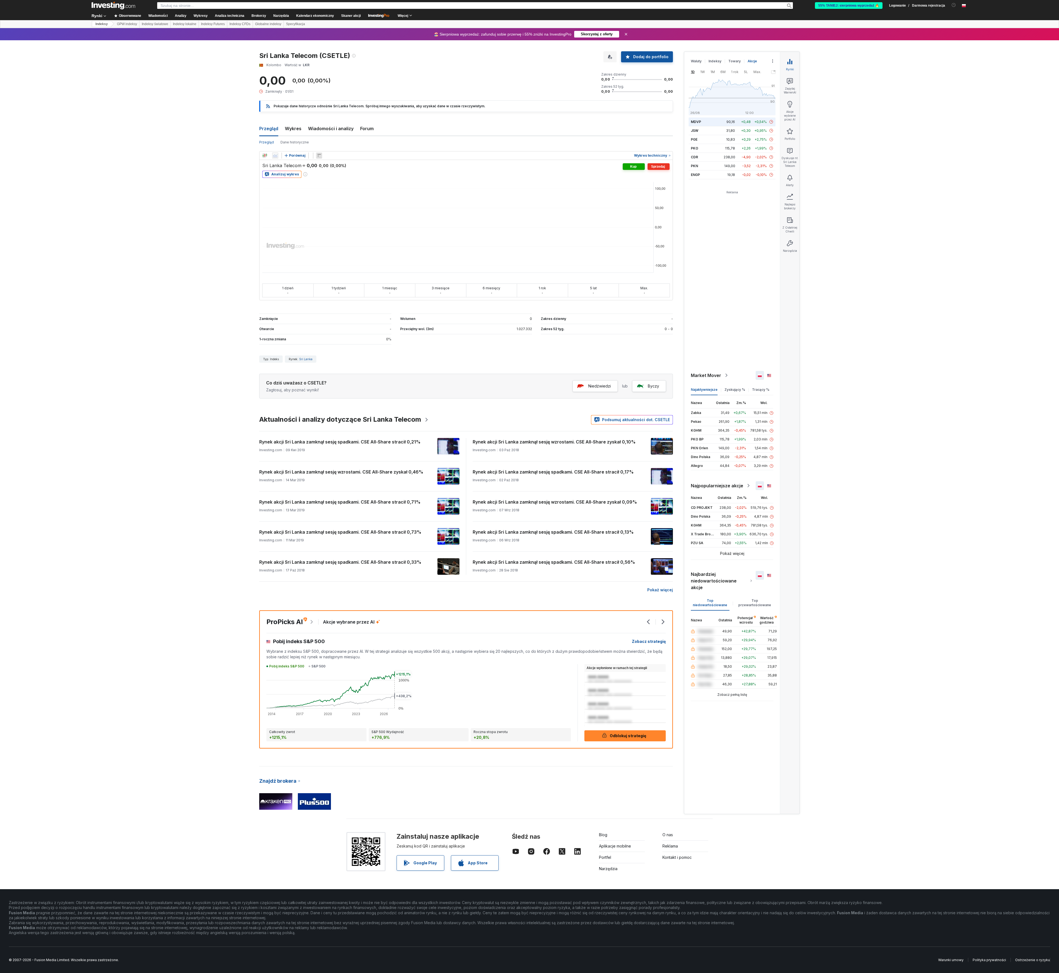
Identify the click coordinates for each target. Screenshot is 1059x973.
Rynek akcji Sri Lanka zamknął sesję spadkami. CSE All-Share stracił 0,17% (553, 472)
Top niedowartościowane (710, 602)
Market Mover (706, 375)
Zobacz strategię (649, 641)
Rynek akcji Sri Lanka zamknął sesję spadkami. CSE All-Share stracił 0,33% (340, 562)
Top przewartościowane (754, 602)
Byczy (653, 386)
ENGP (695, 175)
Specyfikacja (295, 24)
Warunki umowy (951, 960)
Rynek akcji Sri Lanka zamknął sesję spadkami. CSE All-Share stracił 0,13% (553, 532)
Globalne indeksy (268, 24)
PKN (694, 166)
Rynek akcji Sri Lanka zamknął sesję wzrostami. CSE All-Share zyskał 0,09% (555, 502)
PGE (694, 139)
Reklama (670, 846)
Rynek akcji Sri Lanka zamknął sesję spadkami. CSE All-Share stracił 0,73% (340, 532)
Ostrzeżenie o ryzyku (1032, 960)
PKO (694, 148)
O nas (667, 834)
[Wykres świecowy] (265, 156)
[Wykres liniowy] (275, 156)
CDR (694, 157)
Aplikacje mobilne (615, 846)
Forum (367, 128)
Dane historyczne (294, 142)
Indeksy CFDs (239, 24)
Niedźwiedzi (599, 386)
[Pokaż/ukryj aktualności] (319, 156)
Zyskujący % (734, 389)
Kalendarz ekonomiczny (315, 16)
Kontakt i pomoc (677, 857)
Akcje (752, 61)
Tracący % (760, 389)
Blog (603, 834)
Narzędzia (608, 868)
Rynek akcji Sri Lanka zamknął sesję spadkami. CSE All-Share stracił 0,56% (554, 562)
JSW (694, 131)
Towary (734, 61)
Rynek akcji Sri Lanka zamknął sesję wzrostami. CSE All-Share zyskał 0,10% (554, 442)
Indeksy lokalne (184, 24)
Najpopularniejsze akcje (717, 485)
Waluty (696, 61)
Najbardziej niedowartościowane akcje (714, 580)
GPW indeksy (127, 24)
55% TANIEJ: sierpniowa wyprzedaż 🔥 (848, 5)
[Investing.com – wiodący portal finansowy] (113, 5)
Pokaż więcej (660, 589)
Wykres (293, 128)
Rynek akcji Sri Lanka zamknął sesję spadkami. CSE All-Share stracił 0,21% (340, 442)
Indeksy (101, 24)
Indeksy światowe (155, 24)
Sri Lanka (305, 359)
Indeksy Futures (213, 24)
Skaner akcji (351, 16)
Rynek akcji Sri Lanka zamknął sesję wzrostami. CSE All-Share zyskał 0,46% (341, 472)
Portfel (605, 857)
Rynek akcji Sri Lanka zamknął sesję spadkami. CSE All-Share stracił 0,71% (340, 502)
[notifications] (954, 5)
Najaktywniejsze (704, 389)
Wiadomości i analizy (331, 128)
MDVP (696, 122)
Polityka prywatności (989, 960)
